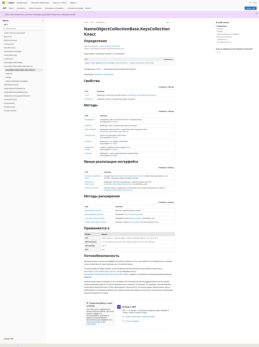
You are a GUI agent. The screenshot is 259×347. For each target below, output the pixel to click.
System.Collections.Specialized (109, 46)
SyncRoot (120, 274)
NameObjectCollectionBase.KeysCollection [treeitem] (20, 70)
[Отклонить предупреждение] (256, 13)
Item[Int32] (89, 99)
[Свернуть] (43, 20)
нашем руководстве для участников (96, 323)
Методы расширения (224, 37)
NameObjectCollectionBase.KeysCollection (141, 95)
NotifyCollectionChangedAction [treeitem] (14, 88)
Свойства (220, 29)
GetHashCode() (90, 135)
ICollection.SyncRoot (92, 188)
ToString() (88, 153)
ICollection (98, 74)
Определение (222, 26)
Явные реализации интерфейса (228, 34)
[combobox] (22, 24)
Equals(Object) (90, 119)
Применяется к (222, 39)
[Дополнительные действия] (173, 22)
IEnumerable (108, 74)
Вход (255, 3)
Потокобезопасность (224, 42)
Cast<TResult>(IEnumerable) (94, 218)
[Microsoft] (3, 2)
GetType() (88, 141)
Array (165, 176)
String (113, 54)
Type (110, 141)
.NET (92, 22)
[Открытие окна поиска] (250, 3)
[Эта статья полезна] (217, 52)
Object (98, 69)
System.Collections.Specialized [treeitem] (14, 33)
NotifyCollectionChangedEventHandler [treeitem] (17, 96)
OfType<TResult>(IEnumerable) (95, 222)
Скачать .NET (250, 8)
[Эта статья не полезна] (219, 52)
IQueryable (139, 214)
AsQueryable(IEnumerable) (94, 214)
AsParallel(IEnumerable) (93, 210)
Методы (219, 31)
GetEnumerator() (90, 129)
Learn (86, 22)
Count (87, 95)
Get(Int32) (88, 125)
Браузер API (100, 22)
